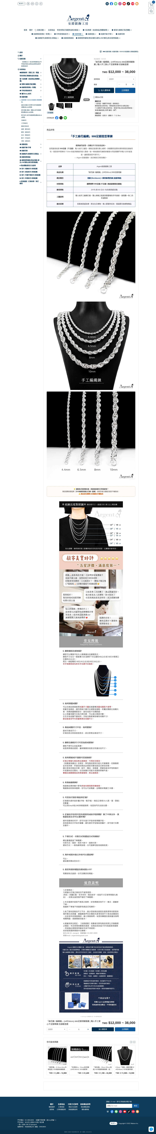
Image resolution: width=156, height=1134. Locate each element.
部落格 (52, 1109)
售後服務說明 (73, 1109)
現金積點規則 (85, 1107)
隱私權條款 (85, 1109)
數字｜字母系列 (25, 138)
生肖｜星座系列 (25, 135)
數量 (95, 84)
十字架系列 (24, 123)
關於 (51, 1104)
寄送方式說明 (73, 1107)
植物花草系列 (25, 126)
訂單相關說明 (61, 1109)
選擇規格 (97, 79)
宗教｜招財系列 (25, 141)
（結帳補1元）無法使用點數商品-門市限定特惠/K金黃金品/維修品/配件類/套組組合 (31, 64)
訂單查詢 (61, 1107)
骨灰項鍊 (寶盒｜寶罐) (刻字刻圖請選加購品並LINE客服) (31, 111)
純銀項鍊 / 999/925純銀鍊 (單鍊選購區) (31, 101)
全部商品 (61, 1104)
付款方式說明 (73, 1104)
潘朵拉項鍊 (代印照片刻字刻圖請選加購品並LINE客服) (31, 106)
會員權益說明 (85, 1104)
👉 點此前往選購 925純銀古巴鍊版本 (91, 494)
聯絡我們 (52, 1107)
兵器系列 (23, 120)
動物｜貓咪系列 (25, 132)
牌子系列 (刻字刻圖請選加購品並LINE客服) (31, 116)
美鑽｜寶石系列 (25, 129)
